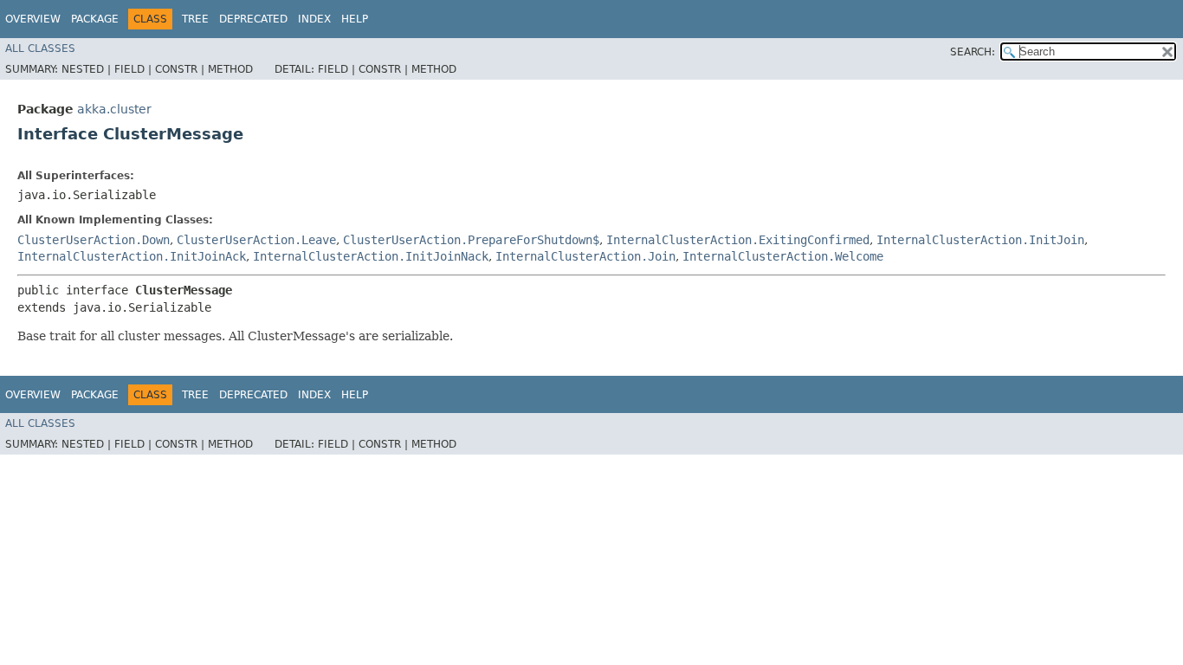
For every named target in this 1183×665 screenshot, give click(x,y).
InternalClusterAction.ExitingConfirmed (737, 240)
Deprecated (253, 19)
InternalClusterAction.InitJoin (980, 240)
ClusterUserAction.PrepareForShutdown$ (471, 240)
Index (314, 19)
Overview (33, 19)
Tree (195, 19)
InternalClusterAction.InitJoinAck (131, 256)
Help (354, 19)
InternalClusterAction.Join (585, 256)
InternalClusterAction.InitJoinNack (370, 256)
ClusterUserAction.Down (93, 240)
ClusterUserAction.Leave (256, 240)
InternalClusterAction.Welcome (782, 256)
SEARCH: (972, 52)
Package (95, 19)
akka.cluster (114, 109)
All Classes (40, 48)
